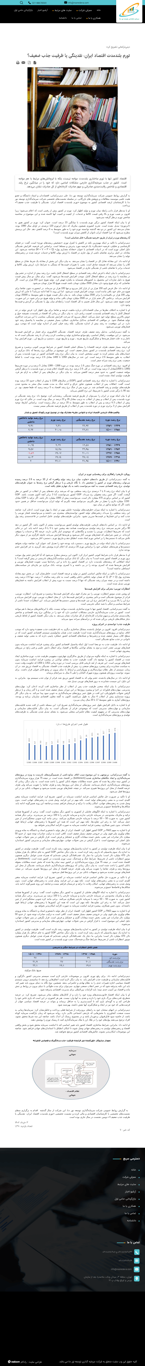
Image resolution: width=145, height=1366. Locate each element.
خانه (133, 1170)
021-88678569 (39, 3)
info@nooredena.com (78, 3)
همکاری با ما (129, 1206)
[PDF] (29, 63)
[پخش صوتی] (34, 63)
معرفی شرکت (129, 1177)
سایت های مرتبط (126, 1184)
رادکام (24, 1362)
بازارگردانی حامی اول (125, 1199)
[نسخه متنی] (17, 63)
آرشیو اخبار (130, 1192)
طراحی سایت (35, 1362)
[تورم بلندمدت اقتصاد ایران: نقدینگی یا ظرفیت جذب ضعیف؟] (72, 119)
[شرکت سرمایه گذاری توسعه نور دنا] (129, 11)
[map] (72, 1325)
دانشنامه (131, 1221)
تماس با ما (130, 1213)
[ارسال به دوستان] (23, 63)
